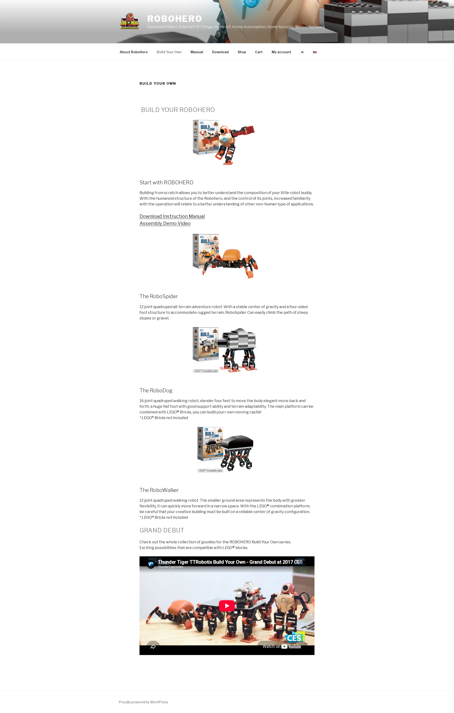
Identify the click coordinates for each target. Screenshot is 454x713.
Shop (242, 52)
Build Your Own (169, 52)
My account (281, 52)
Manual (197, 52)
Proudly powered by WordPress (143, 702)
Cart (259, 52)
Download (220, 52)
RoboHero (174, 18)
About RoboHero (134, 52)
